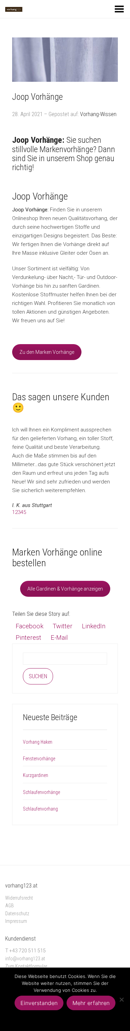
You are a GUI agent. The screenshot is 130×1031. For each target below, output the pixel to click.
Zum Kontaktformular (26, 966)
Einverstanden (39, 1002)
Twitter (62, 626)
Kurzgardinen (35, 775)
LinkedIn (93, 626)
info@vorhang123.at (25, 958)
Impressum (16, 921)
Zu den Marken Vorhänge (46, 352)
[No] (121, 999)
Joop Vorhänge (37, 97)
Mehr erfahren (91, 1002)
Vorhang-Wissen (98, 114)
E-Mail (59, 637)
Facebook (29, 626)
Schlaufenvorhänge (41, 792)
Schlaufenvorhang (40, 809)
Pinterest (28, 637)
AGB (9, 905)
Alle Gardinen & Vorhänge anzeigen (65, 589)
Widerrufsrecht (19, 898)
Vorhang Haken (37, 742)
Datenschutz (17, 913)
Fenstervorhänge (39, 758)
